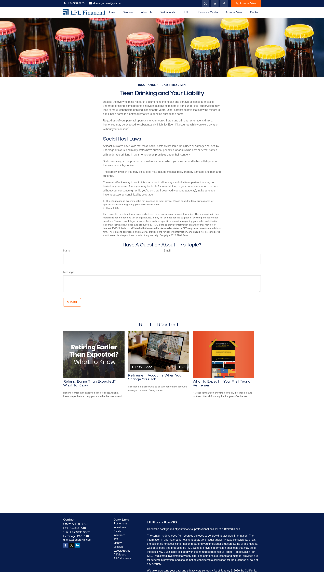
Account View (248, 3)
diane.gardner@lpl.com (107, 3)
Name (67, 250)
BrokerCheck (232, 529)
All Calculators (122, 558)
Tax (116, 539)
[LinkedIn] (215, 3)
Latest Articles (122, 550)
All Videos (120, 554)
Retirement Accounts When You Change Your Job (154, 377)
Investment (120, 527)
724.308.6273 (76, 3)
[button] (111, 12)
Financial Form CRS (164, 522)
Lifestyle (119, 546)
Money (118, 542)
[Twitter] (205, 3)
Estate (117, 531)
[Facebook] (224, 3)
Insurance (119, 535)
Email (167, 250)
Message (68, 272)
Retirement (120, 523)
